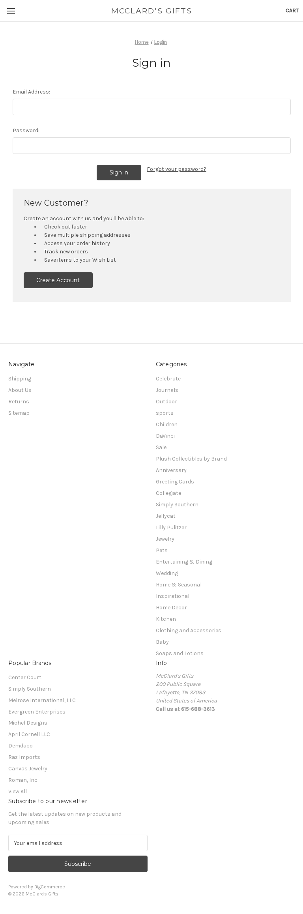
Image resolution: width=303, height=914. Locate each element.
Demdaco (20, 745)
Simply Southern (177, 504)
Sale (161, 447)
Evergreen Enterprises (36, 711)
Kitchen (166, 619)
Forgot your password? (176, 169)
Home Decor (171, 607)
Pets (162, 550)
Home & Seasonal (179, 584)
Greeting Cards (175, 481)
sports (165, 413)
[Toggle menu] (11, 11)
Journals (167, 390)
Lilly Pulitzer (171, 527)
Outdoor (166, 401)
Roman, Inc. (23, 780)
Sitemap (19, 413)
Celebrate (168, 378)
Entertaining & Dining (184, 561)
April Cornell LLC (29, 734)
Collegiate (168, 493)
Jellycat (166, 516)
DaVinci (165, 436)
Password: (26, 130)
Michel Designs (27, 722)
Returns (18, 401)
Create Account (58, 280)
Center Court (24, 677)
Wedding (167, 573)
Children (167, 424)
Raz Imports (24, 757)
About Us (20, 390)
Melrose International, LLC (42, 700)
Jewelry (165, 539)
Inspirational (172, 596)
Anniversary (171, 470)
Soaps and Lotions (180, 653)
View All (17, 791)
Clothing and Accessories (188, 630)
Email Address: (31, 91)
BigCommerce (49, 887)
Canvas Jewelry (27, 768)
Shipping (19, 378)
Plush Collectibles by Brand (191, 458)
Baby (162, 642)
